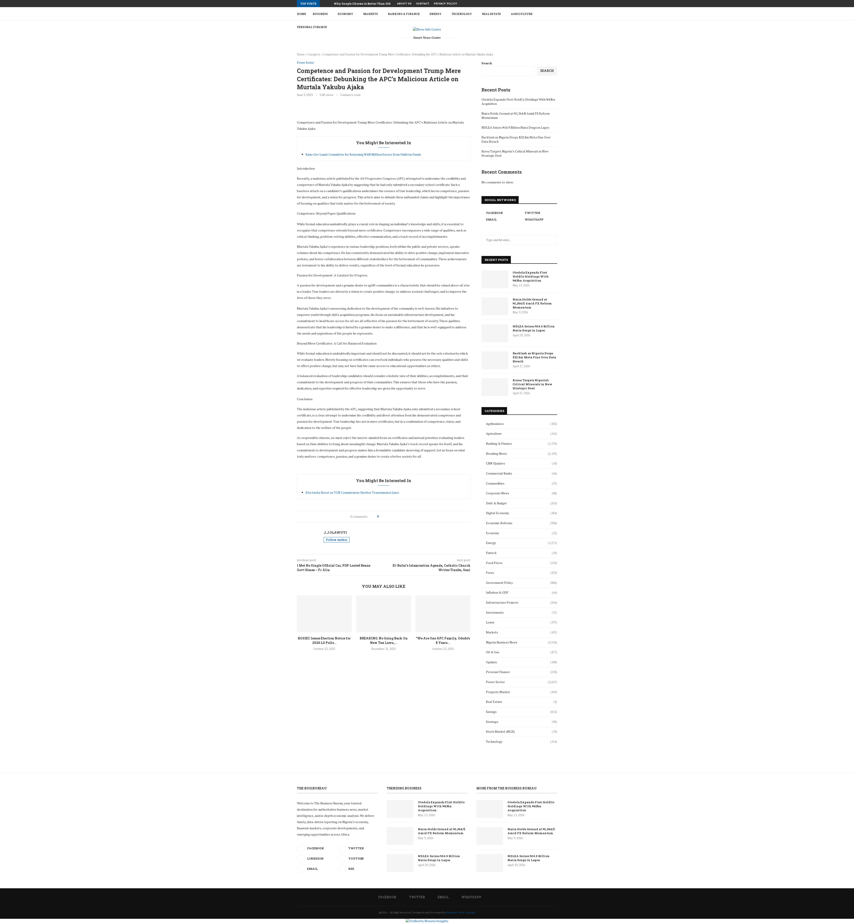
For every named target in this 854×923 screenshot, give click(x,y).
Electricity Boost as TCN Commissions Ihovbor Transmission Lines (352, 492)
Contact (422, 3)
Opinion (521, 662)
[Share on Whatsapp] (405, 516)
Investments (521, 612)
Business (320, 14)
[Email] (551, 3)
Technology (461, 14)
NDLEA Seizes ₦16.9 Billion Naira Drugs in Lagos (515, 127)
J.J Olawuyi (335, 533)
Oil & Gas (521, 652)
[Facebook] (541, 3)
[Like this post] (381, 516)
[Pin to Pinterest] (396, 516)
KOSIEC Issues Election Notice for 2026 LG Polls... (324, 640)
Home (301, 14)
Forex (521, 572)
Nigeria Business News (521, 642)
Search (486, 63)
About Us (404, 3)
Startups (521, 722)
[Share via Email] (414, 516)
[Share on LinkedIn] (400, 516)
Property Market (521, 692)
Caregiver (313, 54)
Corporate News (521, 493)
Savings (521, 712)
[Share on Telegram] (410, 516)
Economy (345, 14)
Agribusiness (521, 424)
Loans (521, 622)
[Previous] (324, 3)
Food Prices (521, 563)
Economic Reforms (521, 523)
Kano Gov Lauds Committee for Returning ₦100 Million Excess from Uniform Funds (363, 154)
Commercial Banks (521, 473)
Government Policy (521, 582)
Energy (435, 14)
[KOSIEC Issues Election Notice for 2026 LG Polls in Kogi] (324, 614)
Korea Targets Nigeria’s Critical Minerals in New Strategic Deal (532, 384)
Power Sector (521, 682)
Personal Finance (521, 672)
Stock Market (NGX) (521, 731)
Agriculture (521, 14)
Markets (370, 14)
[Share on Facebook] (386, 516)
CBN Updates (521, 463)
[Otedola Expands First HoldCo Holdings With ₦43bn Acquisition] (494, 279)
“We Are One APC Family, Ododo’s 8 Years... (443, 640)
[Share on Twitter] (391, 516)
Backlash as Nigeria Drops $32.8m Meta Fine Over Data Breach (534, 357)
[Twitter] (546, 3)
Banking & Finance (404, 14)
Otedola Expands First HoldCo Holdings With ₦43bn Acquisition (531, 276)
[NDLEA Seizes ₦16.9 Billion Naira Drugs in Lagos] (494, 333)
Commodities (521, 483)
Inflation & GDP (521, 592)
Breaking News (521, 453)
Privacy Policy (445, 3)
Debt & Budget (521, 503)
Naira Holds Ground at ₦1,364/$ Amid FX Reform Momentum (532, 303)
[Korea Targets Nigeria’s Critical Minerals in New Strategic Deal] (494, 387)
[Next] (329, 3)
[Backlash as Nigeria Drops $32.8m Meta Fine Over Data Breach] (494, 360)
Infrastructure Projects (521, 602)
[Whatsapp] (556, 3)
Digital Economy (521, 513)
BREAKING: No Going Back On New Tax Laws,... (384, 640)
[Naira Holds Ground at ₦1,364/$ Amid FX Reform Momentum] (494, 306)
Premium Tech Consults (461, 912)
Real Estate (491, 14)
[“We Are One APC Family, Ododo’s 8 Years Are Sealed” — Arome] (442, 614)
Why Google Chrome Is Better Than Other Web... (368, 3)
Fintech (521, 553)
